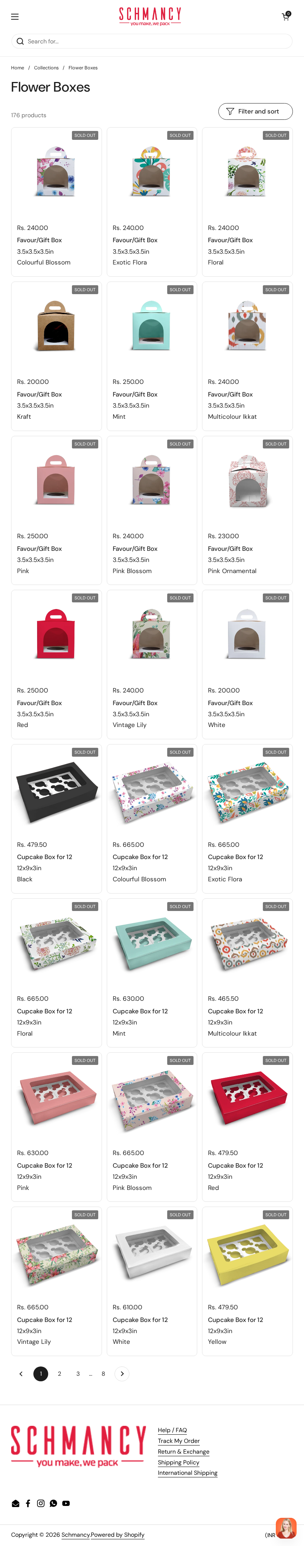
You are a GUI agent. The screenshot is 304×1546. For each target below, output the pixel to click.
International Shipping (188, 1473)
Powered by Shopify (118, 1535)
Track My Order (179, 1441)
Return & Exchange (183, 1451)
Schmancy (76, 1535)
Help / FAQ (172, 1430)
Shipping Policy (178, 1462)
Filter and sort (258, 111)
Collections (46, 68)
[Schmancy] (150, 16)
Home (17, 68)
